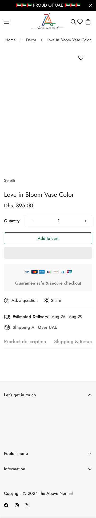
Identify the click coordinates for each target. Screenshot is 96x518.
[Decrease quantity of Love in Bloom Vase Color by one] (31, 221)
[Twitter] (27, 505)
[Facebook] (6, 505)
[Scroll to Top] (86, 489)
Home (10, 40)
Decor (31, 40)
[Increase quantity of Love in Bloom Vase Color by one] (85, 221)
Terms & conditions (58, 440)
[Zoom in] (81, 153)
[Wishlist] (80, 22)
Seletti (9, 180)
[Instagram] (17, 505)
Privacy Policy (16, 497)
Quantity (12, 221)
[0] (88, 22)
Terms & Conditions (21, 479)
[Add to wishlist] (81, 58)
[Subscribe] (86, 426)
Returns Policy (16, 488)
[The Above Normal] (48, 22)
